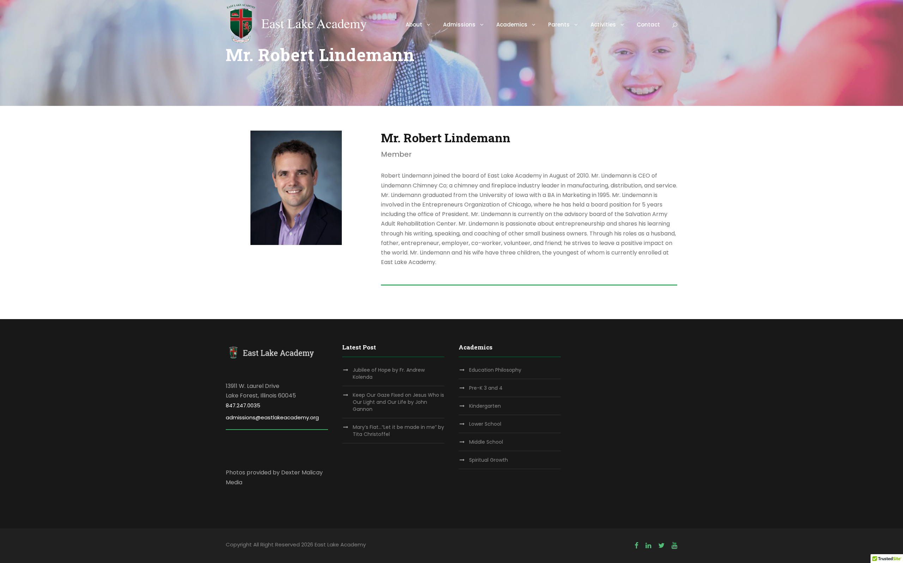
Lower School (485, 423)
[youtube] (674, 545)
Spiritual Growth (488, 459)
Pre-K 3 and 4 (486, 387)
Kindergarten (485, 405)
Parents (559, 24)
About (414, 24)
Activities (603, 24)
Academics (511, 24)
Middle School (486, 441)
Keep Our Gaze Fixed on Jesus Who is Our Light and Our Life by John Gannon (398, 402)
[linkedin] (648, 545)
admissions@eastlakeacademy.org (272, 417)
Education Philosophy (495, 369)
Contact (648, 24)
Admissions (459, 24)
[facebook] (636, 545)
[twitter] (661, 545)
